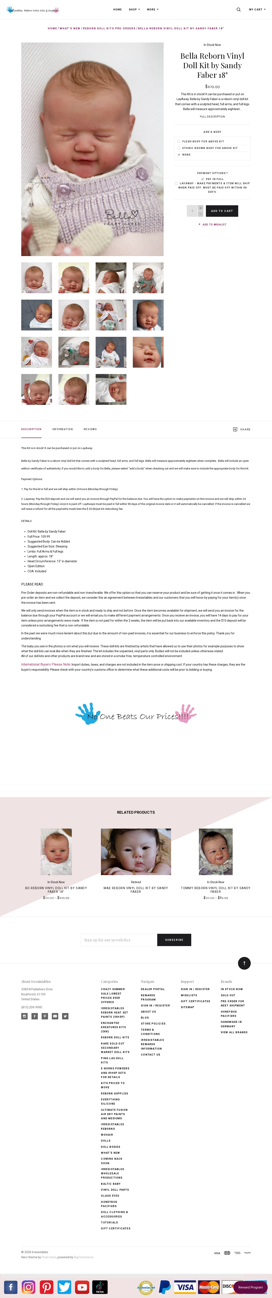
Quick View (56, 853)
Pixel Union (49, 1257)
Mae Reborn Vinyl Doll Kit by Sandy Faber (136, 889)
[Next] (151, 147)
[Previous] (33, 147)
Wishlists (189, 995)
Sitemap (187, 1007)
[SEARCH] (239, 9)
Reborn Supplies (114, 1093)
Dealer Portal (153, 989)
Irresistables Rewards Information (152, 1044)
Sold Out (228, 995)
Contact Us (150, 1054)
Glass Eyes (110, 1195)
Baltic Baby (111, 1183)
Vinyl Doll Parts (115, 1189)
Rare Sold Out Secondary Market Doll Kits (115, 1048)
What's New (110, 1152)
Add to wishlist (214, 224)
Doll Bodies (110, 1146)
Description (31, 429)
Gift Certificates (115, 1228)
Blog (145, 1017)
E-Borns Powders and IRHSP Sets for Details (115, 1073)
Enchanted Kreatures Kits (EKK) (113, 1027)
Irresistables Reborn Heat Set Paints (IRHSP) (114, 1013)
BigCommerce (83, 1257)
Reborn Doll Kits (115, 1037)
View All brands (234, 1032)
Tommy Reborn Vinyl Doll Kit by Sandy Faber (216, 889)
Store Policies (153, 1023)
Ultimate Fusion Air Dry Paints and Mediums (114, 1114)
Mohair (107, 1134)
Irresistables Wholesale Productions (112, 1173)
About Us (148, 1011)
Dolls (105, 1140)
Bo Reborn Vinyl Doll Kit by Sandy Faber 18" (56, 889)
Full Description (212, 116)
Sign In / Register (155, 1005)
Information (62, 429)
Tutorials (109, 1222)
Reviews (90, 429)
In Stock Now (212, 45)
